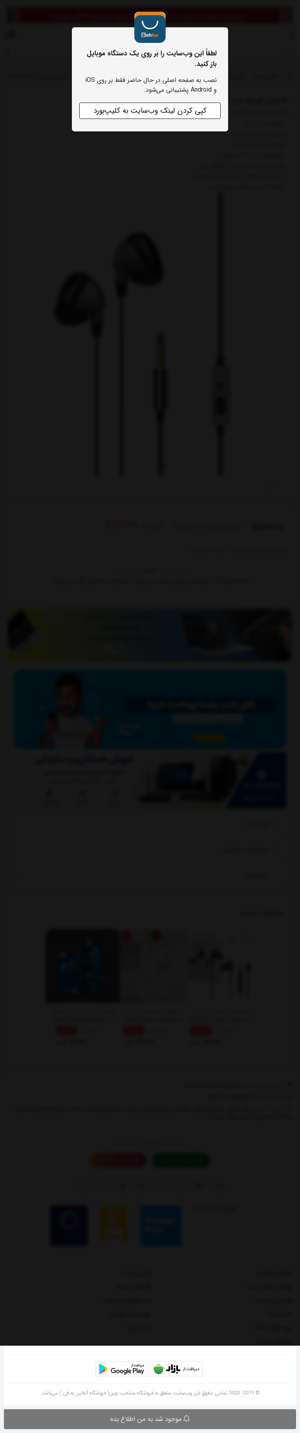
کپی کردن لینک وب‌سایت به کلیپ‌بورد (150, 111)
